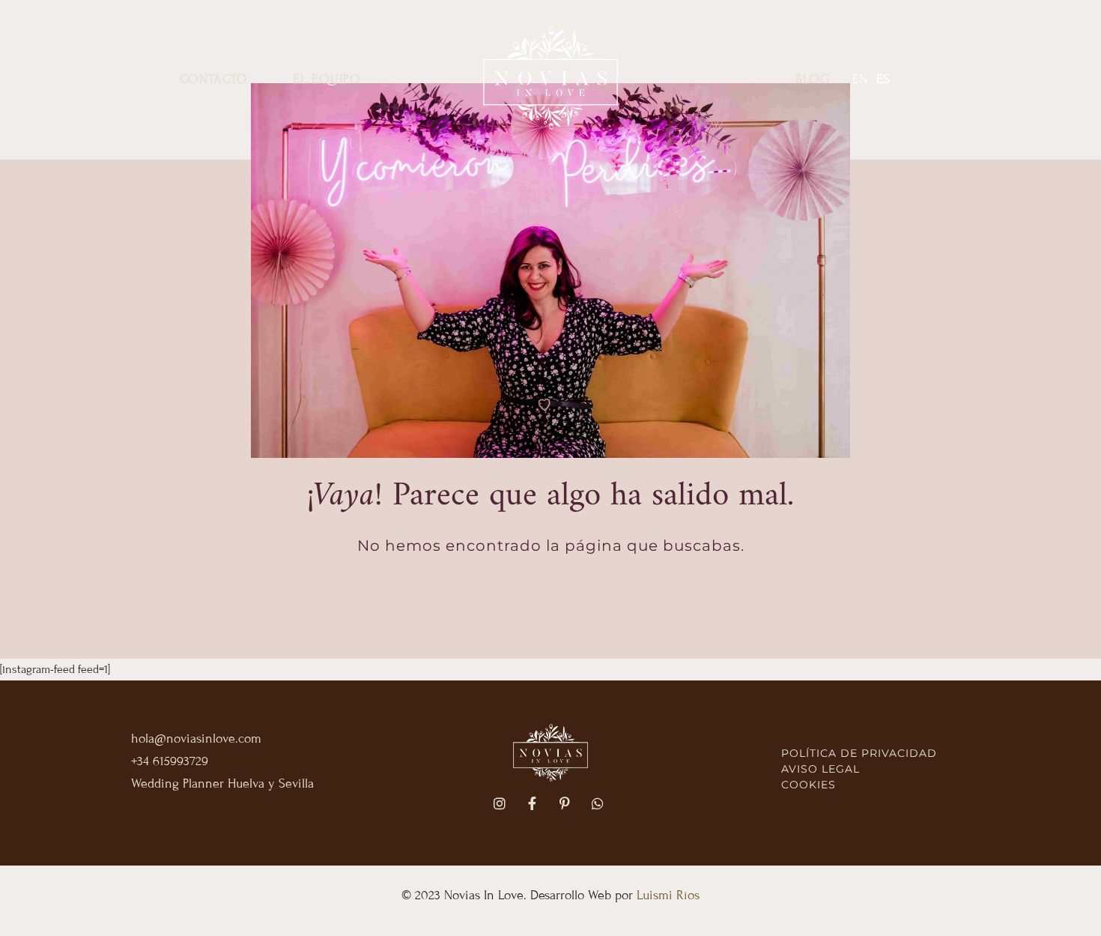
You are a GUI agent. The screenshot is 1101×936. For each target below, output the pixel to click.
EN (859, 79)
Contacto (214, 79)
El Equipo (327, 79)
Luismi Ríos (668, 895)
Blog (812, 79)
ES (883, 79)
